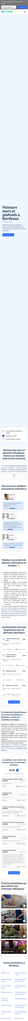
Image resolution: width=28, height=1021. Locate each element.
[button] (25, 11)
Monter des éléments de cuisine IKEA (20, 1006)
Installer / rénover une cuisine (20, 973)
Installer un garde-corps (6, 1012)
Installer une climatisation (4, 999)
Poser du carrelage (6, 1005)
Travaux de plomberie (21, 998)
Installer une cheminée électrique (21, 1012)
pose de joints (6, 748)
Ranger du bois (5, 972)
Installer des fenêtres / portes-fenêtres (21, 980)
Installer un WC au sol (7, 992)
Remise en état (19, 1018)
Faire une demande (8, 234)
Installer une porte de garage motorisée (20, 993)
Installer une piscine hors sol (20, 986)
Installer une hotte (6, 1018)
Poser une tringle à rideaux (6, 986)
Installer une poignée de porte (6, 980)
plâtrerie (23, 746)
